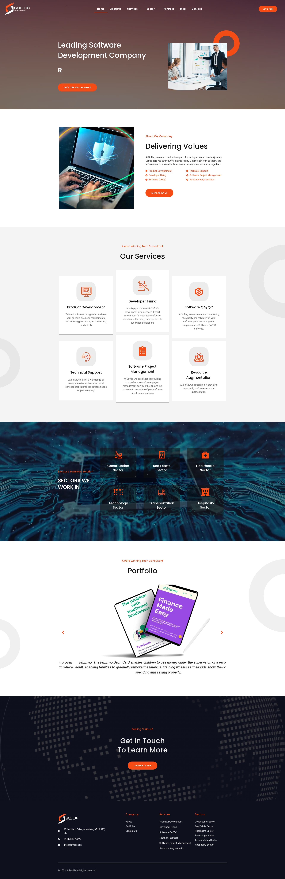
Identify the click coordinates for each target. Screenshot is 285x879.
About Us (115, 9)
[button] (63, 632)
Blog (183, 9)
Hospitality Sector (205, 505)
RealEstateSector (162, 468)
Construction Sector (118, 468)
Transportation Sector (161, 505)
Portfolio (169, 9)
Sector (151, 9)
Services (132, 9)
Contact (196, 9)
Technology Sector (118, 505)
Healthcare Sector (205, 468)
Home (100, 9)
